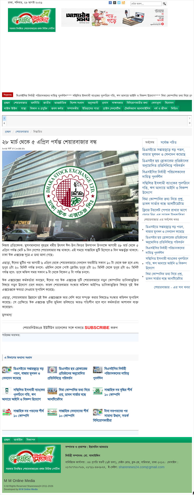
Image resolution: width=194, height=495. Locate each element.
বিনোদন (169, 103)
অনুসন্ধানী (93, 103)
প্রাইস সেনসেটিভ (111, 108)
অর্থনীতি (35, 103)
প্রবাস (105, 103)
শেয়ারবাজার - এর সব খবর (172, 287)
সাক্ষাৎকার (117, 103)
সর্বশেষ (149, 142)
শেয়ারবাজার (20, 103)
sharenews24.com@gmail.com (141, 467)
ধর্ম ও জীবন (160, 108)
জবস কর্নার (57, 108)
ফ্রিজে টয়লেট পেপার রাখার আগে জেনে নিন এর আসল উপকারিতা (164, 213)
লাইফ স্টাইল (10, 108)
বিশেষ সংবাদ (77, 103)
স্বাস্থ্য (23, 108)
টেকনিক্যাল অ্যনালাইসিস (137, 108)
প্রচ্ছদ (7, 103)
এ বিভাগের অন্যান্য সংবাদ (18, 358)
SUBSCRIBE (98, 327)
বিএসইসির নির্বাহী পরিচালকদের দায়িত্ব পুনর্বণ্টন (163, 174)
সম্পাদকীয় (72, 108)
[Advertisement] (97, 64)
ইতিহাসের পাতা (90, 108)
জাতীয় (46, 103)
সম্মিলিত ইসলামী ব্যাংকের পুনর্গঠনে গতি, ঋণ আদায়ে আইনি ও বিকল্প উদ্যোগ (165, 188)
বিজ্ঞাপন (31, 440)
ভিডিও (174, 108)
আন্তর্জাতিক (60, 103)
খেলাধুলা (156, 103)
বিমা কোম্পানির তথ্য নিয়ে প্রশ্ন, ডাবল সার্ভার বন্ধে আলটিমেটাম (163, 201)
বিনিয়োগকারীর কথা (137, 103)
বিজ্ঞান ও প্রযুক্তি (38, 108)
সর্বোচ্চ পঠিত (169, 142)
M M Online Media (28, 489)
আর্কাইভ (18, 440)
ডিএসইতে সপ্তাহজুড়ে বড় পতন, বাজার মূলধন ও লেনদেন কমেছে (163, 152)
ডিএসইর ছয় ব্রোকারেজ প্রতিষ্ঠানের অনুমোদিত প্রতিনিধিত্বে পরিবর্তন (165, 163)
